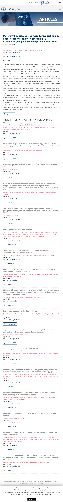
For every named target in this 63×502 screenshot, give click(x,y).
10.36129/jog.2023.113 (13, 359)
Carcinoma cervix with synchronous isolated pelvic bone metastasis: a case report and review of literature (29, 270)
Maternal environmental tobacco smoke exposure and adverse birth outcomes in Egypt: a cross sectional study (29, 394)
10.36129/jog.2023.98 (13, 280)
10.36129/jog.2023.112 (13, 259)
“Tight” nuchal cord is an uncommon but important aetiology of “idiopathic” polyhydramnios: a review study (27, 251)
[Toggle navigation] (59, 9)
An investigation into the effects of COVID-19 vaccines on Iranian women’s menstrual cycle (28, 350)
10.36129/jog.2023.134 (13, 240)
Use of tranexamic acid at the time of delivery (20, 311)
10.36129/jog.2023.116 (13, 422)
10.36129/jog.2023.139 (13, 198)
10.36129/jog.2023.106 (13, 219)
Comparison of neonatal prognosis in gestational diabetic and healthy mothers (29, 414)
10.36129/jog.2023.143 (13, 56)
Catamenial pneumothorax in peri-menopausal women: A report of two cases (30, 166)
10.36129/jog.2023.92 (13, 173)
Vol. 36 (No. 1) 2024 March (11, 52)
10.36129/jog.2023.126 (13, 466)
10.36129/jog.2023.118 (13, 403)
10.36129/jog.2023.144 (13, 133)
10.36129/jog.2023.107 (13, 320)
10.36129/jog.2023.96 (13, 339)
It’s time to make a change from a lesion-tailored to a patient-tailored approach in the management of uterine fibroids (29, 124)
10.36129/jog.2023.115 (13, 382)
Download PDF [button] (11, 138)
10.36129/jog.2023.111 (13, 301)
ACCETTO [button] (31, 499)
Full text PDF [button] (10, 114)
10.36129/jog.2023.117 (13, 445)
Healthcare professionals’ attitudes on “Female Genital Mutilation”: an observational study (30, 433)
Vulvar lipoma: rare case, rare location (17, 230)
